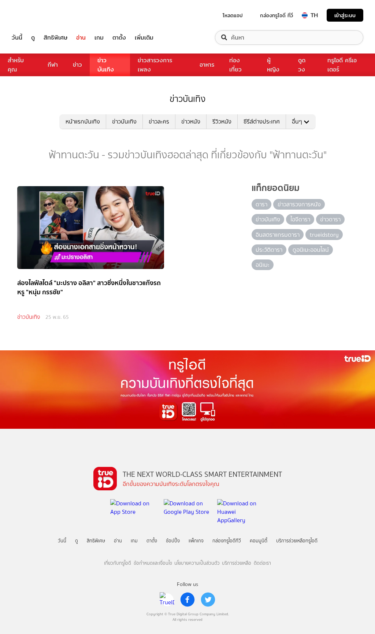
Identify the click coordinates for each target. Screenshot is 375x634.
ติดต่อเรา (262, 563)
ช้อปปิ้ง (173, 540)
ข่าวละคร (159, 121)
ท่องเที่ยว (235, 65)
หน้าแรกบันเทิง (83, 121)
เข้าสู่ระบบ (345, 15)
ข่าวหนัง (190, 121)
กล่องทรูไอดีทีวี (226, 540)
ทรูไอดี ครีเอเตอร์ (342, 65)
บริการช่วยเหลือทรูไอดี (297, 540)
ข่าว (77, 64)
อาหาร (207, 64)
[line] (167, 599)
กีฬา (53, 64)
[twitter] (208, 599)
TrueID (34, 15)
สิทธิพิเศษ (55, 37)
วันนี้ (17, 37)
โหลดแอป (233, 15)
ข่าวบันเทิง (105, 65)
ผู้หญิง (273, 65)
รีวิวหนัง (221, 121)
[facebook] (187, 599)
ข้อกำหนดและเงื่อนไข (153, 563)
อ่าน (81, 37)
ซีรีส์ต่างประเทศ (262, 121)
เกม (99, 37)
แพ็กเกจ (196, 540)
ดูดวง (301, 65)
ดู (33, 37)
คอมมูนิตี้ (258, 540)
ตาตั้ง (119, 37)
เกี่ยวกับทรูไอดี (117, 563)
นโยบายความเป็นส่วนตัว (197, 563)
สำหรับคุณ (16, 65)
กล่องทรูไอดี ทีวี (276, 15)
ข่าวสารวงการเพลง (155, 65)
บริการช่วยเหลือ (236, 563)
